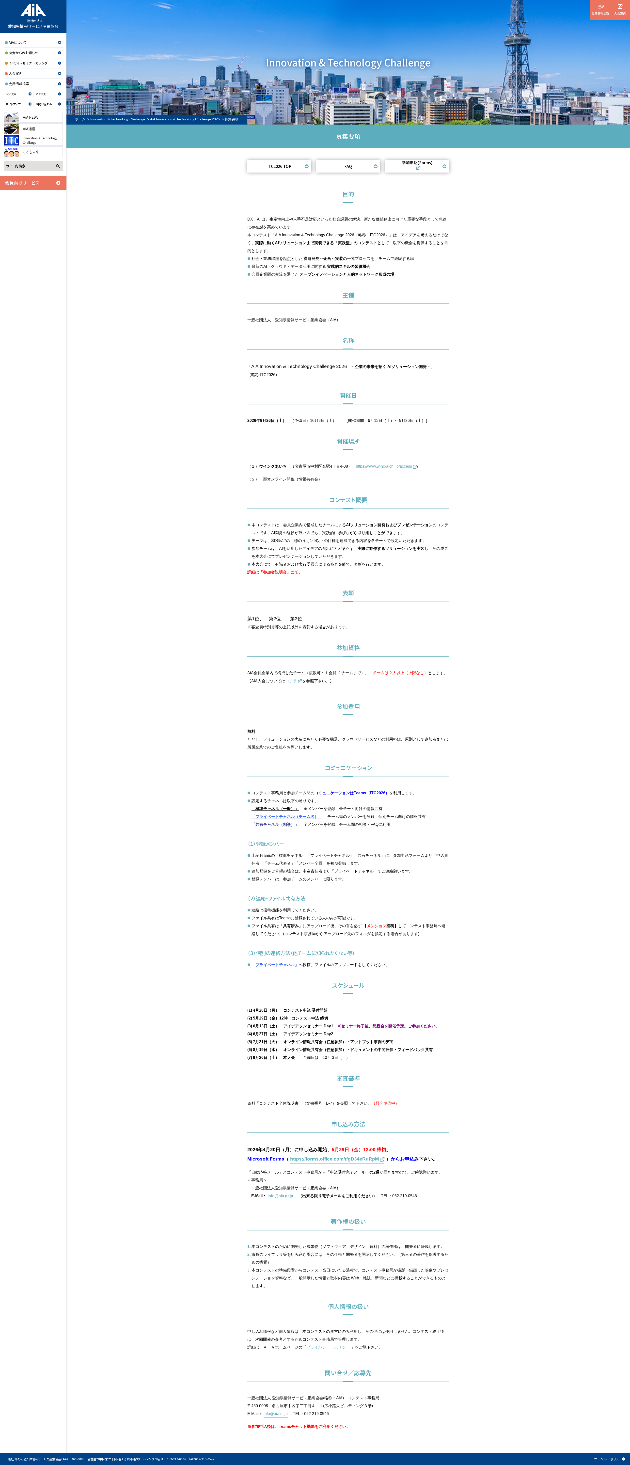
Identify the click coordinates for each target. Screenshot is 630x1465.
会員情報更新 (600, 13)
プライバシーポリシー (607, 1459)
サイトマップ (13, 104)
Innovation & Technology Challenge (117, 119)
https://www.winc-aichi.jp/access (384, 466)
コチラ (291, 681)
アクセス (40, 94)
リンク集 (11, 94)
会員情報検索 (19, 83)
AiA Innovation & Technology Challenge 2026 (185, 119)
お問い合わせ (44, 104)
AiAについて (18, 42)
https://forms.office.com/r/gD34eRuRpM (334, 1159)
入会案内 (15, 73)
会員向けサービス (22, 182)
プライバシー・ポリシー (328, 1347)
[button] (279, 166)
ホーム (80, 119)
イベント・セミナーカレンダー (30, 63)
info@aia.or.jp (280, 1196)
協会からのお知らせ (23, 52)
